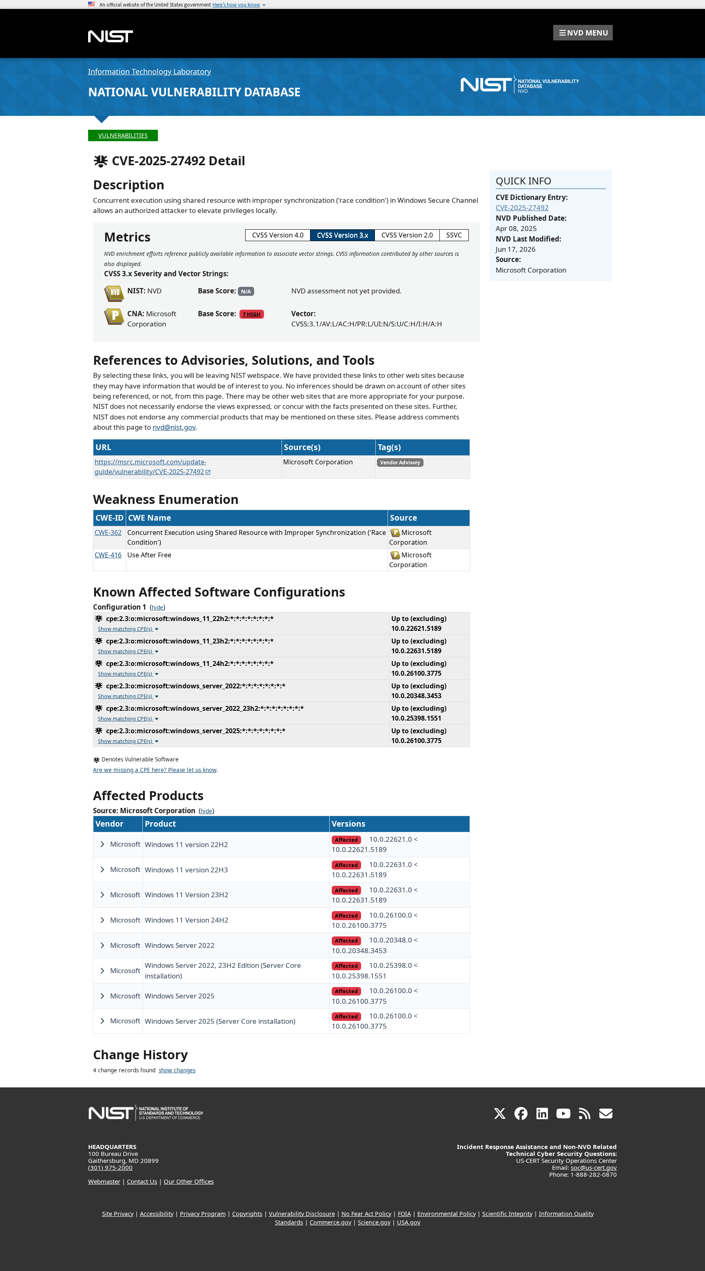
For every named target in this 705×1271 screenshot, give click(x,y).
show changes (177, 1070)
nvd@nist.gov (174, 427)
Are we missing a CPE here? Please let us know (154, 770)
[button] (583, 32)
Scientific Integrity (507, 1214)
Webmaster (104, 1181)
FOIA (404, 1214)
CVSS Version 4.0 (278, 235)
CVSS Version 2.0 (407, 235)
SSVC (454, 235)
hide (157, 607)
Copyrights (247, 1214)
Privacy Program (203, 1214)
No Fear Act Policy (366, 1214)
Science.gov (374, 1222)
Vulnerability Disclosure (302, 1214)
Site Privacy (117, 1214)
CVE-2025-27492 (522, 207)
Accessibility (156, 1214)
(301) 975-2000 (110, 1167)
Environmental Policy (446, 1214)
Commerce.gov (330, 1222)
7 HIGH (252, 314)
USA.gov (408, 1222)
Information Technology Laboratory (149, 71)
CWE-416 (108, 554)
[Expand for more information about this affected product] (102, 844)
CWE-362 (108, 532)
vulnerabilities (123, 135)
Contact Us (142, 1181)
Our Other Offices (189, 1181)
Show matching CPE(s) (125, 628)
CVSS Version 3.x (342, 235)
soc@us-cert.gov (594, 1167)
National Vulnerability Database (194, 92)
